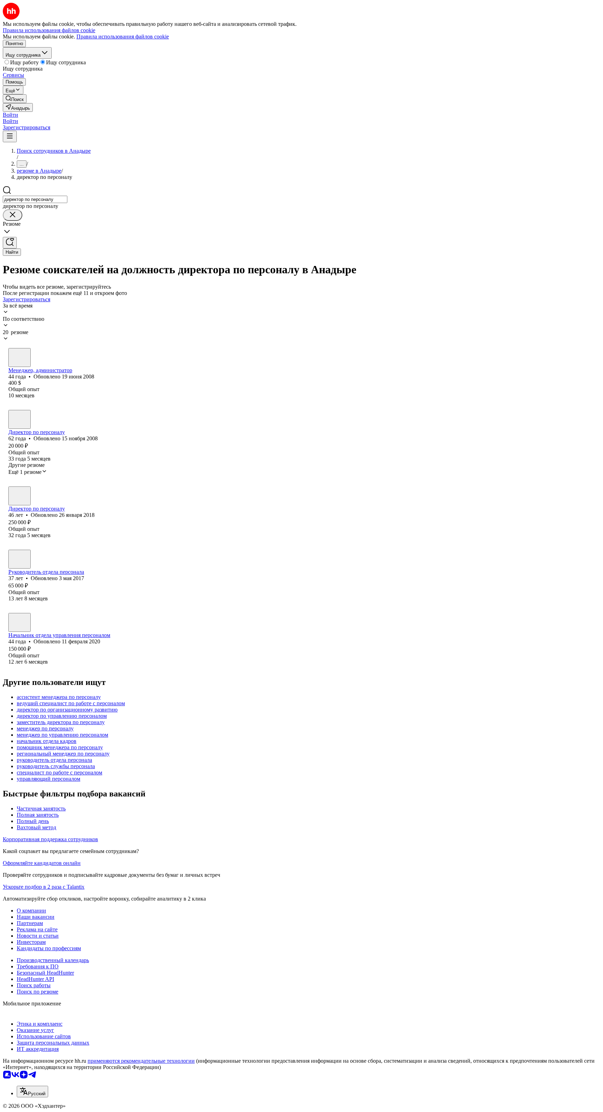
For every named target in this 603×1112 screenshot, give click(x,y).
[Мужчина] (19, 495)
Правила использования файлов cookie (122, 36)
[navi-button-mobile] (10, 136)
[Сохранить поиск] (10, 242)
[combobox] (35, 199)
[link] (15, 98)
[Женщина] (19, 357)
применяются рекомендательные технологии (141, 1061)
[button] (10, 115)
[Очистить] (12, 215)
